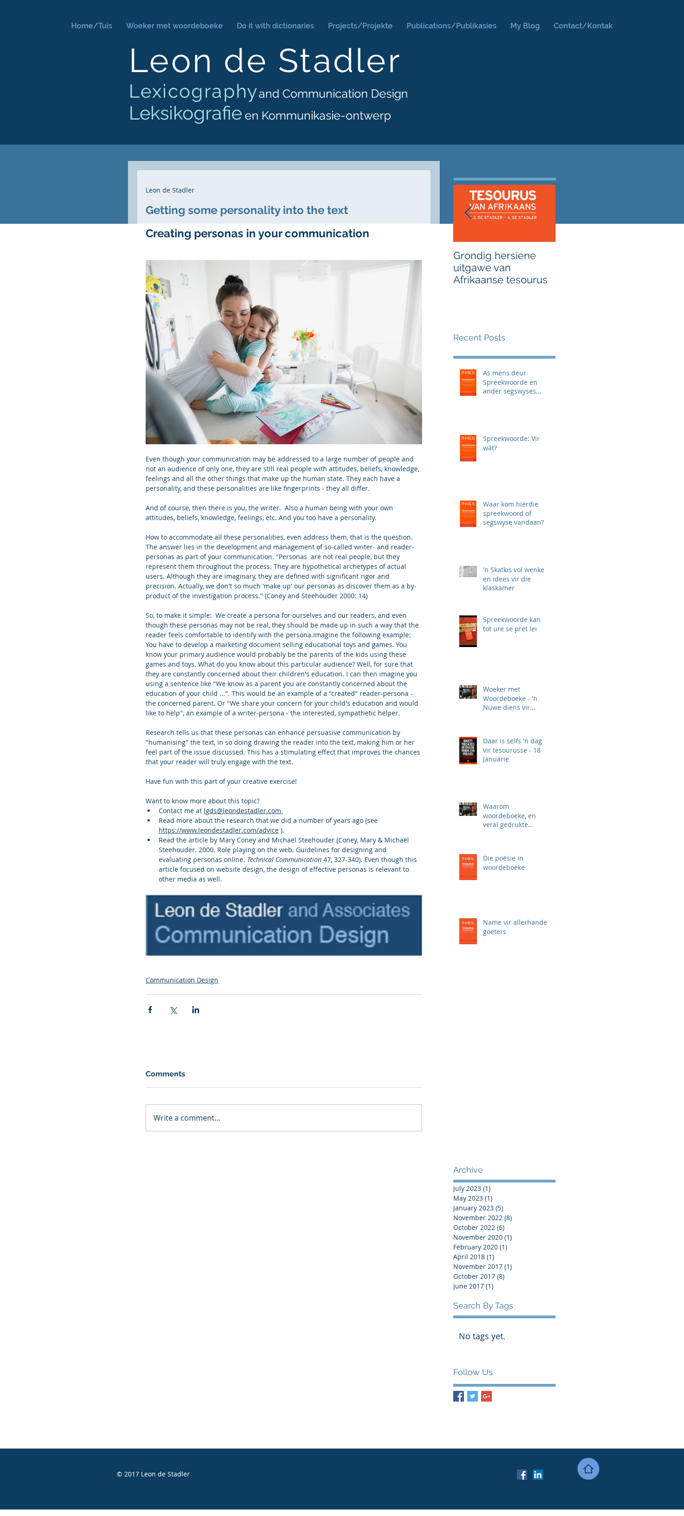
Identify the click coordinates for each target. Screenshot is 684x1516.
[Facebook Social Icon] (522, 1474)
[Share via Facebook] (150, 1009)
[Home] (588, 1469)
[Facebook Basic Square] (458, 1396)
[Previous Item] (468, 213)
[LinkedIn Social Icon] (538, 1474)
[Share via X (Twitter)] (172, 1009)
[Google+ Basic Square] (486, 1396)
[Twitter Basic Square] (472, 1396)
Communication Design (182, 979)
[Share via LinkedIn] (195, 1009)
